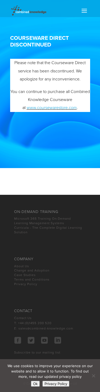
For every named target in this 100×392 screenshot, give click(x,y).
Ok (35, 384)
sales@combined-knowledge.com (45, 328)
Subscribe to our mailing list (37, 352)
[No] (93, 375)
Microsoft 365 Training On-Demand (42, 218)
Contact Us (23, 318)
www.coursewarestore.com (52, 107)
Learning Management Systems (39, 223)
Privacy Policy (25, 284)
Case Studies (25, 275)
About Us (21, 266)
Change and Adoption (31, 270)
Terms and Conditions (32, 279)
